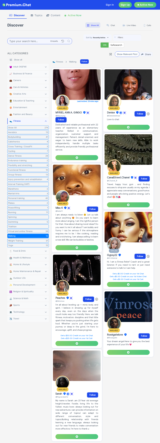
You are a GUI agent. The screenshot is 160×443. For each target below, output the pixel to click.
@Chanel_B (112, 180)
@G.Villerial (112, 258)
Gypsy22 (112, 255)
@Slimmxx (59, 301)
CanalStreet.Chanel (118, 177)
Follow (84, 61)
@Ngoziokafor (61, 397)
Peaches (60, 298)
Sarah (59, 393)
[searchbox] (132, 37)
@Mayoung (60, 115)
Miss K (59, 208)
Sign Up (125, 4)
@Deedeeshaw (113, 115)
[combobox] (127, 38)
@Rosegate (112, 337)
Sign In (110, 4)
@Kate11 (59, 211)
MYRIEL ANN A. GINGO (68, 112)
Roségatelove (115, 334)
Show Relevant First (127, 54)
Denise (111, 112)
